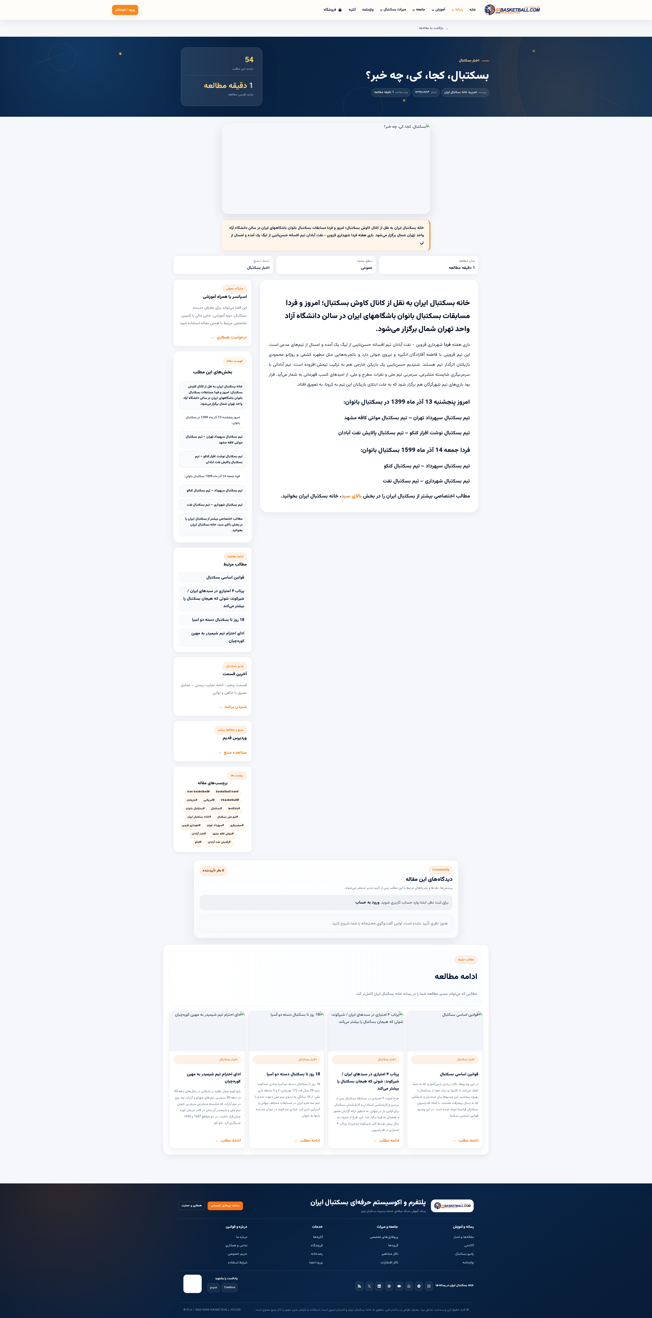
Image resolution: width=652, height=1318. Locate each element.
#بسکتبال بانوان (195, 809)
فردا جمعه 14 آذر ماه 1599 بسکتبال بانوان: (212, 476)
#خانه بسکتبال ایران (199, 817)
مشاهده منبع (235, 753)
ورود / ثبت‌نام (125, 9)
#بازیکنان (192, 800)
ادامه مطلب (468, 1141)
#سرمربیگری (236, 826)
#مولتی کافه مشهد (223, 834)
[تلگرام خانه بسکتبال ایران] (419, 1286)
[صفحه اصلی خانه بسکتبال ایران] (452, 1205)
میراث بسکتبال (395, 9)
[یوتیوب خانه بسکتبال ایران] (399, 1286)
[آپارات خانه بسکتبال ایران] (389, 1286)
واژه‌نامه (368, 10)
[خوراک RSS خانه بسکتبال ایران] (359, 1286)
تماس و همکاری (236, 1245)
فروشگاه (317, 1245)
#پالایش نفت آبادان (219, 842)
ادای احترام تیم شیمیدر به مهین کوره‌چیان (217, 637)
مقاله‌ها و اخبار (463, 1237)
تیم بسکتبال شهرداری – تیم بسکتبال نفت (214, 504)
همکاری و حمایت (192, 1206)
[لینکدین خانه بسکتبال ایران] (379, 1286)
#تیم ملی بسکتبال (227, 817)
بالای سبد (352, 496)
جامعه (420, 9)
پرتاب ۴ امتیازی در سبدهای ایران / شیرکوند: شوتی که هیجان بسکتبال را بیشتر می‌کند (213, 598)
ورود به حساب (367, 902)
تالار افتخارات (389, 1262)
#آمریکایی (208, 800)
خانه (472, 10)
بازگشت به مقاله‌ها (431, 28)
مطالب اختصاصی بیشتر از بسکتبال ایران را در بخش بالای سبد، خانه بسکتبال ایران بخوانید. (213, 524)
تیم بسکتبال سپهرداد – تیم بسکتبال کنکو (214, 490)
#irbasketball (230, 800)
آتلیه (352, 10)
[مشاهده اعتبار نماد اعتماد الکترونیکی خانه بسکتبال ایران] (192, 1284)
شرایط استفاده (237, 1262)
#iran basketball (198, 792)
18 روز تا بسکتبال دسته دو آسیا (218, 620)
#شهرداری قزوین (191, 826)
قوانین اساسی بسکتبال (225, 578)
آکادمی (469, 1245)
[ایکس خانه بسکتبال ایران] (369, 1286)
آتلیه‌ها (318, 1237)
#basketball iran (227, 792)
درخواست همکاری (232, 337)
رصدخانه (317, 1254)
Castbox (229, 1287)
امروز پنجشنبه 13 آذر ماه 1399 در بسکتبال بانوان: (213, 420)
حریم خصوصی (237, 1254)
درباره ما (241, 1237)
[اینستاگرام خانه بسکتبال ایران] (429, 1286)
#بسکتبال (216, 809)
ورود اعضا (316, 1262)
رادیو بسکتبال (464, 1254)
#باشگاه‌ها (234, 809)
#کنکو (198, 842)
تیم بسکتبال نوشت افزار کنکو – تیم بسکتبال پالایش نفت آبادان (218, 459)
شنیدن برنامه (236, 707)
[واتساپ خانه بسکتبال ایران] (409, 1286)
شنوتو (213, 1287)
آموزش (440, 9)
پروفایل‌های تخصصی (384, 1237)
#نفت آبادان (199, 834)
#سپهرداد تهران (215, 826)
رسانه (459, 9)
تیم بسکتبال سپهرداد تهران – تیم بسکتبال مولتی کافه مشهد (214, 439)
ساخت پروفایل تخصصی (225, 1206)
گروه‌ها (393, 1245)
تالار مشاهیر (390, 1254)
